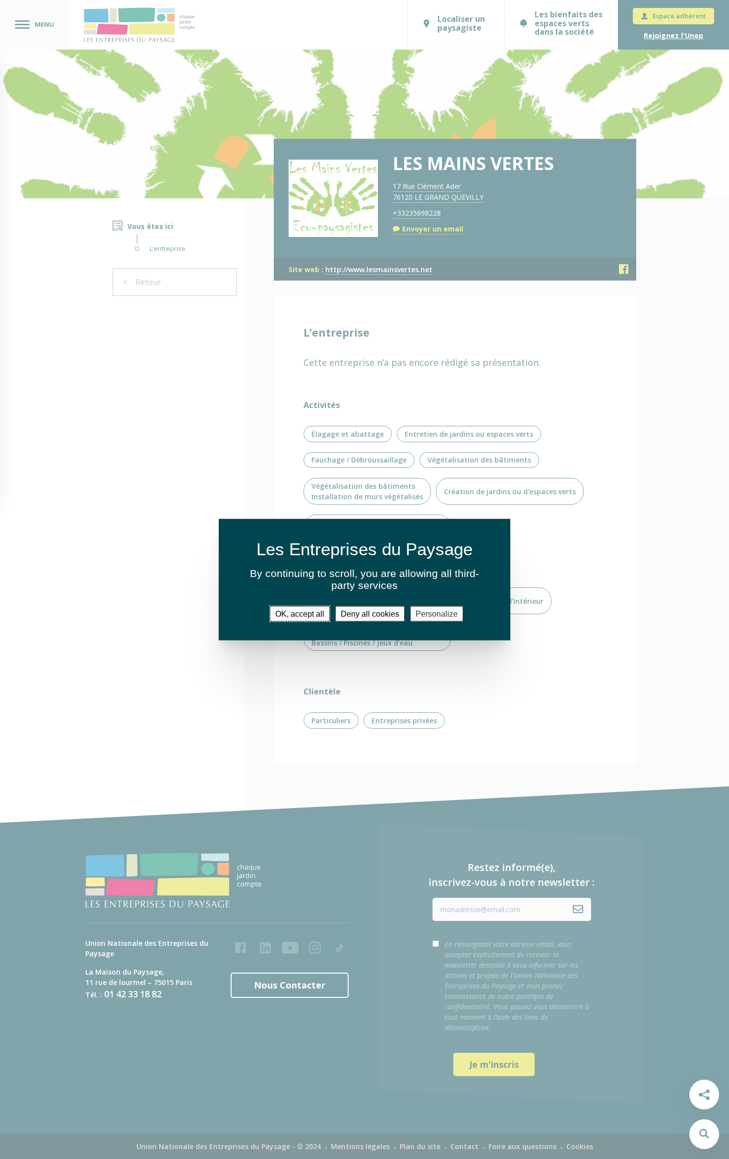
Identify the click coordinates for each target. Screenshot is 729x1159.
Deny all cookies (370, 613)
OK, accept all (299, 613)
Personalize (437, 613)
